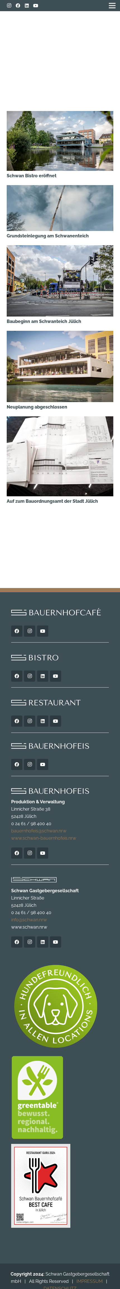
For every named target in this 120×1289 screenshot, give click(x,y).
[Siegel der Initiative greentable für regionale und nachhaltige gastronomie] (60, 1097)
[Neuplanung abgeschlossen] (60, 334)
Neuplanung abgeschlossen (37, 407)
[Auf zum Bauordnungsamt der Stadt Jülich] (60, 419)
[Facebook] (17, 5)
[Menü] (11, 22)
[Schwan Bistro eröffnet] (60, 114)
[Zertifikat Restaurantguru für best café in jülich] (60, 1186)
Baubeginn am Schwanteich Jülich (44, 321)
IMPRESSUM (89, 1281)
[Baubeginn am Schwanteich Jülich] (60, 248)
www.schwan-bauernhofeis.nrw (43, 838)
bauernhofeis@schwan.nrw (38, 831)
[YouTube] (35, 5)
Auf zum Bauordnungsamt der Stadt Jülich (52, 501)
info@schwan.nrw (29, 919)
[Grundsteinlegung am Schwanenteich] (60, 188)
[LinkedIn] (26, 5)
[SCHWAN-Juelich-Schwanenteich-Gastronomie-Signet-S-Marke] (97, 25)
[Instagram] (8, 5)
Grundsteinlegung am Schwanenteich (48, 236)
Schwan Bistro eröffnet (31, 175)
